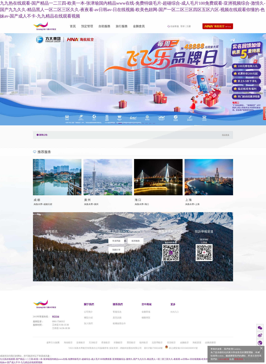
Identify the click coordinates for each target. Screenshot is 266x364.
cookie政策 (223, 359)
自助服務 (104, 26)
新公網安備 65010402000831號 (183, 348)
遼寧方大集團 (53, 342)
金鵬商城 (146, 312)
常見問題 (116, 241)
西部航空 (131, 342)
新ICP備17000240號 (153, 348)
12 (154, 123)
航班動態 (136, 241)
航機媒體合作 (119, 323)
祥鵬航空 (118, 342)
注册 (188, 26)
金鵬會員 (139, 26)
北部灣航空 (157, 342)
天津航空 (93, 342)
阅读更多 (225, 135)
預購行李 (116, 250)
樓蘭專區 (146, 318)
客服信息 (117, 312)
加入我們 (88, 323)
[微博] (260, 335)
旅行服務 (121, 26)
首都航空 (80, 342)
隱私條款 (238, 359)
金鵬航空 (184, 342)
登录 (182, 26)
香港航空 (105, 342)
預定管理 (87, 26)
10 (146, 123)
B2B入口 (175, 312)
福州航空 (143, 342)
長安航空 (171, 342)
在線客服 (174, 26)
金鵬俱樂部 (210, 342)
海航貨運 (197, 342)
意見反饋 (117, 318)
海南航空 (68, 342)
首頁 (73, 26)
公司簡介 (88, 312)
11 (150, 123)
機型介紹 (88, 318)
